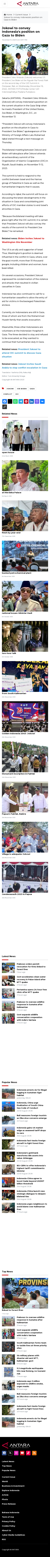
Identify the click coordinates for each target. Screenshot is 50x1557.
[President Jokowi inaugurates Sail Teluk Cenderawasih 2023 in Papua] (25, 877)
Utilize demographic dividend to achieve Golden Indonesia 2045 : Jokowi (23, 732)
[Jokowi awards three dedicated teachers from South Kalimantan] (25, 676)
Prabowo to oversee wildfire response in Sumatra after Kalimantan (30, 1005)
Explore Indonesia (10, 1490)
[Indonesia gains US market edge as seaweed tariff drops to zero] (8, 1131)
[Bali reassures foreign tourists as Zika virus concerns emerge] (8, 1119)
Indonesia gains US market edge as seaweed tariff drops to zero (31, 1130)
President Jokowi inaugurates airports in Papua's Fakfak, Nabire (23, 812)
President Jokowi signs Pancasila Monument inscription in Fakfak (19, 772)
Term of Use (8, 1517)
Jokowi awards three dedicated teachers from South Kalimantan (23, 692)
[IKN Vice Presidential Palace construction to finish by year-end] (25, 516)
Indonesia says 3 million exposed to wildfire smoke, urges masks (30, 1384)
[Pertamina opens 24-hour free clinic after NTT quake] (8, 993)
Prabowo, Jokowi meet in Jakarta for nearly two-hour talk (24, 651)
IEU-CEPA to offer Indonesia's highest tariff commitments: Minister (31, 1168)
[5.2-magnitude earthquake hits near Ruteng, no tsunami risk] (8, 1372)
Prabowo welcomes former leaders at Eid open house (23, 451)
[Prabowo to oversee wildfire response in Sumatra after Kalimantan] (8, 1005)
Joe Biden (22, 389)
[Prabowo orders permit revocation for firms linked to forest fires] (8, 968)
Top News (7, 1271)
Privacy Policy (8, 1521)
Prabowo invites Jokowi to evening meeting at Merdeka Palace (24, 491)
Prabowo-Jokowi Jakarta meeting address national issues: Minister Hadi (24, 611)
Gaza (32, 389)
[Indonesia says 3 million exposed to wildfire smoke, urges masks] (8, 1385)
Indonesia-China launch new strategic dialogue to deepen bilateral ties (31, 1194)
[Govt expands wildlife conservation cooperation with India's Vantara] (8, 1018)
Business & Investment (13, 1486)
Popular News (9, 1082)
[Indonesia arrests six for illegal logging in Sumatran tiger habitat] (8, 1093)
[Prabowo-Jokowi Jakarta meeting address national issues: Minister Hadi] (25, 596)
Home (9, 14)
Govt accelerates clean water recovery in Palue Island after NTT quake (31, 979)
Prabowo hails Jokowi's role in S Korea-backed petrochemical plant (22, 571)
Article (5, 1495)
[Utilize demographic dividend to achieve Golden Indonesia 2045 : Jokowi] (25, 716)
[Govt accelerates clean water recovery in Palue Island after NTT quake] (8, 980)
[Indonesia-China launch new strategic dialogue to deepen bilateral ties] (8, 1195)
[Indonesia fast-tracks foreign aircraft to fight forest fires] (8, 1144)
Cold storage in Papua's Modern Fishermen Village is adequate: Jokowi (24, 852)
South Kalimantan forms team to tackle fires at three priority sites (32, 1345)
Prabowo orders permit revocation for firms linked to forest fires (31, 967)
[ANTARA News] (27, 4)
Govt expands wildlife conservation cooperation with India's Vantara (29, 1017)
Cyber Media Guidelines (13, 1535)
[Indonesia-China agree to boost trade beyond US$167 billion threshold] (8, 1182)
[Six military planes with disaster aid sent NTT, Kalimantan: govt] (8, 1359)
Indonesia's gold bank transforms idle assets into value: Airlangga (30, 1155)
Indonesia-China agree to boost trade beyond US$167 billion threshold (30, 1181)
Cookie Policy (8, 1526)
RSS (4, 1539)
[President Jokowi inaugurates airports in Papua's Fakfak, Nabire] (25, 797)
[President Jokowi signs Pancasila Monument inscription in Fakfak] (25, 756)
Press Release (9, 1504)
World (5, 1481)
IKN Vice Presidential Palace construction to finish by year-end (24, 531)
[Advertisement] (25, 927)
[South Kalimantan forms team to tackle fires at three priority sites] (8, 1346)
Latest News (9, 956)
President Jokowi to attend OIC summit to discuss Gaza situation (21, 353)
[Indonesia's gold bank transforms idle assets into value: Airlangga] (8, 1156)
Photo (5, 1499)
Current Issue (21, 14)
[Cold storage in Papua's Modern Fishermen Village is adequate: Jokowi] (25, 837)
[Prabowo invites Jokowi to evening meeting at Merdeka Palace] (25, 475)
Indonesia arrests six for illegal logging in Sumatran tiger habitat (32, 1092)
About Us (6, 1530)
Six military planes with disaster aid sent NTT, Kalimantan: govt (28, 1358)
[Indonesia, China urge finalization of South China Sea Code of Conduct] (8, 1106)
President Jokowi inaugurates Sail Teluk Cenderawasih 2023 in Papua (22, 892)
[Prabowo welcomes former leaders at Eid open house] (25, 435)
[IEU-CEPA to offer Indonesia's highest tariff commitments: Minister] (8, 1169)
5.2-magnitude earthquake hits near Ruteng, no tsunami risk (31, 1371)
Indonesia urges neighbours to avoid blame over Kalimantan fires (32, 1206)
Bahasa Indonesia (10, 1512)
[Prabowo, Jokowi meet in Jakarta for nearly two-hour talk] (25, 636)
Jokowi (10, 389)
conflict (7, 394)
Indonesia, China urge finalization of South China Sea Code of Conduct (30, 1105)
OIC (17, 394)
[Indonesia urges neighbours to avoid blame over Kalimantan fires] (8, 1207)
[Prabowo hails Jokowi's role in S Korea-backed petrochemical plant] (25, 556)
